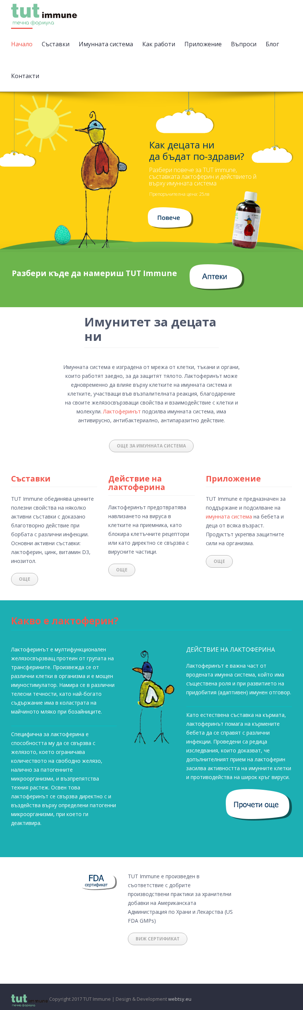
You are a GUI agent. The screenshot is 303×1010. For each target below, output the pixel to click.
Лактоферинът (122, 411)
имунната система (229, 516)
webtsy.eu (179, 999)
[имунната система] (170, 211)
